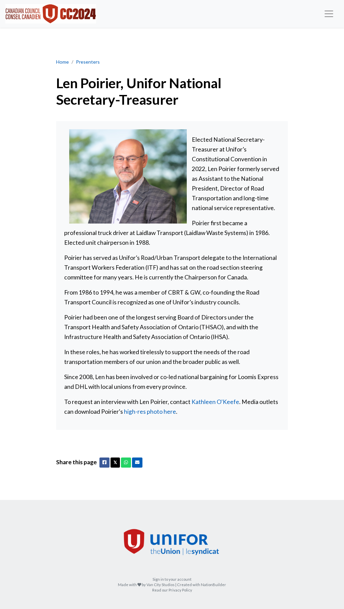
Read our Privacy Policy (172, 590)
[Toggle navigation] (329, 14)
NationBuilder (213, 584)
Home (62, 62)
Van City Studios (160, 584)
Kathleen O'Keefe (215, 401)
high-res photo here (150, 411)
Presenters (88, 62)
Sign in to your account (172, 579)
